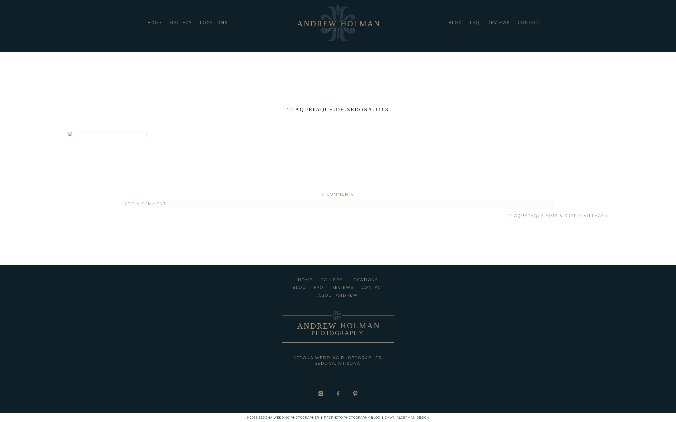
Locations (214, 22)
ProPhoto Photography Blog (352, 417)
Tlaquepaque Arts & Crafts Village (556, 215)
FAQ (475, 22)
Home (155, 22)
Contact (529, 22)
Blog (455, 22)
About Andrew (338, 295)
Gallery (181, 22)
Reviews (498, 22)
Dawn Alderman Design (407, 417)
